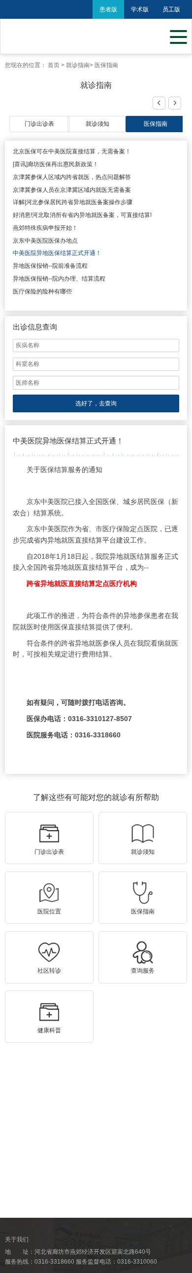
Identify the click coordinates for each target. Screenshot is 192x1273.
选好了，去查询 (96, 403)
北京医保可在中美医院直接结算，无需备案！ (72, 151)
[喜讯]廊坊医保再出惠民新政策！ (55, 164)
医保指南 (106, 65)
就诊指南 (78, 65)
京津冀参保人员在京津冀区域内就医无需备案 (72, 189)
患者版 (108, 9)
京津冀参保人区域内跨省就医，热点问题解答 (72, 177)
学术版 (140, 9)
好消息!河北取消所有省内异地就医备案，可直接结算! (82, 215)
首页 (54, 65)
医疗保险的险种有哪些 (42, 291)
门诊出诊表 (39, 123)
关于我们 (17, 1239)
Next (174, 103)
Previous (159, 103)
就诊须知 (97, 123)
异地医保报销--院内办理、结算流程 (59, 278)
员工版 (171, 9)
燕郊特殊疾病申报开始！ (45, 227)
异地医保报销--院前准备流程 (50, 265)
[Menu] (178, 36)
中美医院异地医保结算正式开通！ (57, 253)
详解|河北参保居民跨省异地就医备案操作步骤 (72, 202)
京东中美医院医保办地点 (45, 240)
